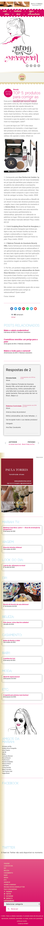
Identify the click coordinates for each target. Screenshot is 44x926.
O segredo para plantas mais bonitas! (16, 695)
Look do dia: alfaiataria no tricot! (14, 565)
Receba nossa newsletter (14, 887)
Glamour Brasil (6, 763)
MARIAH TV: (10, 522)
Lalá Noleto (5, 765)
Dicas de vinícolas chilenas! (12, 547)
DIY (5, 868)
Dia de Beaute (6, 758)
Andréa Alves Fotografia (9, 748)
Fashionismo (6, 760)
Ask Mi (4, 752)
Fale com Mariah (10, 889)
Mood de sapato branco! (11, 677)
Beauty (16, 90)
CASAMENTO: (12, 635)
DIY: (4, 578)
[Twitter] (27, 65)
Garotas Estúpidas (7, 761)
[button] (11, 308)
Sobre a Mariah (10, 884)
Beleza (6, 870)
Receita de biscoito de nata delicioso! (16, 604)
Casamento (8, 873)
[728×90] (22, 6)
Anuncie (7, 882)
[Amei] (12, 314)
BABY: (6, 653)
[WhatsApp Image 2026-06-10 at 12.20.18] (17, 512)
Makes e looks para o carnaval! (17, 351)
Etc (5, 880)
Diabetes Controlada (13, 406)
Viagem (6, 863)
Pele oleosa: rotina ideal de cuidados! (16, 622)
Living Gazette (6, 767)
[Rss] (38, 65)
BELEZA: (8, 617)
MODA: (7, 671)
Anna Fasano (6, 750)
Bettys (4, 754)
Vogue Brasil (6, 773)
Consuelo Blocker (7, 756)
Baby (6, 875)
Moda (6, 877)
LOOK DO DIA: (12, 560)
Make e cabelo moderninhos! (16, 330)
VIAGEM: (8, 542)
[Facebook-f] (31, 65)
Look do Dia (8, 866)
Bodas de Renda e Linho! (11, 640)
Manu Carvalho (6, 769)
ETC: (5, 689)
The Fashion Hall (7, 771)
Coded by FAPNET (23, 923)
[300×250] (17, 484)
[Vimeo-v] (35, 65)
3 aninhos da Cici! (9, 658)
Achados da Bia (6, 746)
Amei (13, 317)
